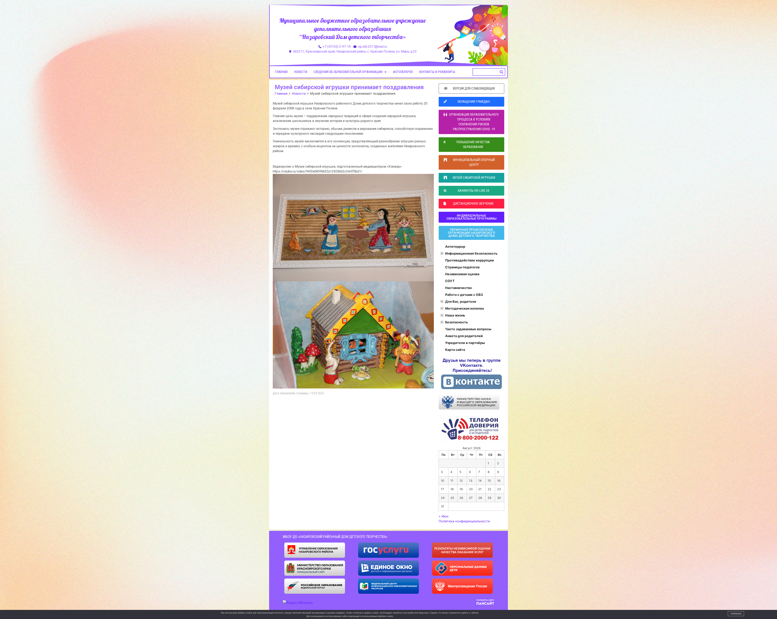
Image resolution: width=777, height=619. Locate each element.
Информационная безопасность (471, 253)
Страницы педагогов (462, 267)
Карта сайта (455, 350)
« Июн (443, 516)
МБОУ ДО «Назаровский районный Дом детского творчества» (335, 536)
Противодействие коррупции (469, 260)
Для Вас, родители (460, 301)
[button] (501, 72)
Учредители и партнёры (465, 343)
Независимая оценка (462, 274)
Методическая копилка (464, 308)
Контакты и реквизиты (437, 72)
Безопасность (456, 322)
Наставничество (458, 288)
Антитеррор (455, 246)
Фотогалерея (403, 72)
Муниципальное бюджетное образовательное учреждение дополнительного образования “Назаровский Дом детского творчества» (352, 28)
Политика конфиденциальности (464, 521)
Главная (281, 72)
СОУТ (450, 281)
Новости (300, 72)
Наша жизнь (455, 315)
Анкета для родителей (464, 336)
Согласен (735, 614)
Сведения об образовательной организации (348, 72)
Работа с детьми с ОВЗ (464, 295)
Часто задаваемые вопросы (468, 329)
